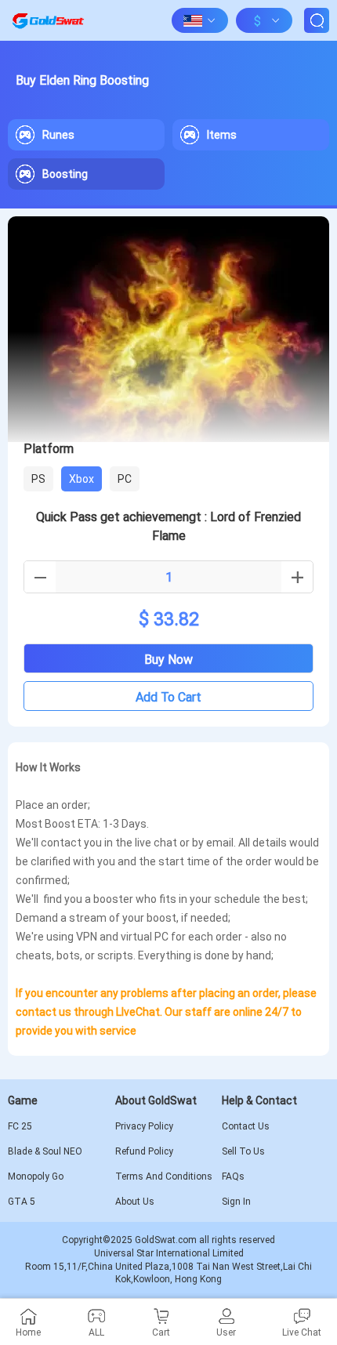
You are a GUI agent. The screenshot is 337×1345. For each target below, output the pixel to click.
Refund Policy (144, 1151)
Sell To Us (243, 1151)
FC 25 (20, 1126)
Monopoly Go (35, 1176)
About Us (134, 1201)
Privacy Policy (144, 1126)
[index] (48, 20)
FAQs (233, 1176)
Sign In (236, 1201)
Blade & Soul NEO (45, 1151)
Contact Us (246, 1126)
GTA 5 (21, 1201)
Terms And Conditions (163, 1176)
